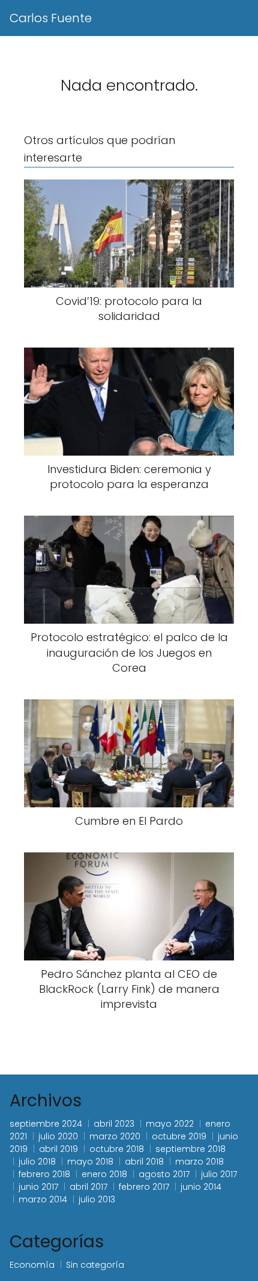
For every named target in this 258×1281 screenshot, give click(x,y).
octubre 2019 (179, 1136)
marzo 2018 (199, 1162)
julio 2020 (58, 1136)
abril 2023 (114, 1124)
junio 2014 (201, 1187)
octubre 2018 (116, 1149)
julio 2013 (97, 1199)
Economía (32, 1265)
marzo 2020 (114, 1136)
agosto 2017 (164, 1174)
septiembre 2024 (46, 1124)
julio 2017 (219, 1174)
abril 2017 (88, 1187)
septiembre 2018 (190, 1149)
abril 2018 (144, 1162)
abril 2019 (58, 1149)
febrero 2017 (144, 1187)
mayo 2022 (170, 1124)
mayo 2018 (90, 1162)
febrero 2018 (44, 1174)
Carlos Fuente (51, 18)
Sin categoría (95, 1265)
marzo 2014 (43, 1199)
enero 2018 (104, 1174)
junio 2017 (38, 1187)
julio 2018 (37, 1162)
